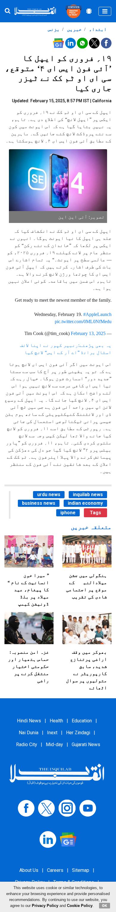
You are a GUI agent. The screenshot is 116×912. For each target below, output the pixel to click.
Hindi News (29, 721)
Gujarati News (86, 744)
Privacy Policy (45, 905)
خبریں (74, 29)
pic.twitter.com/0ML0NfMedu (83, 321)
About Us (28, 870)
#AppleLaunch (97, 314)
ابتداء (97, 29)
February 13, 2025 (88, 333)
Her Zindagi (78, 732)
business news (38, 503)
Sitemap (80, 870)
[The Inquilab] (57, 774)
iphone (68, 512)
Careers (55, 870)
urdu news (48, 494)
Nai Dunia (28, 732)
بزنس (54, 29)
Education (82, 721)
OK (104, 905)
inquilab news (88, 494)
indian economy (85, 503)
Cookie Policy (80, 905)
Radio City (26, 744)
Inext (52, 732)
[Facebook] (26, 808)
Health (56, 721)
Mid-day (54, 744)
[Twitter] (46, 808)
